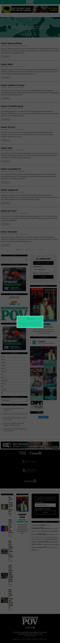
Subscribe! (30, 319)
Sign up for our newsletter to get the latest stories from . (30, 324)
